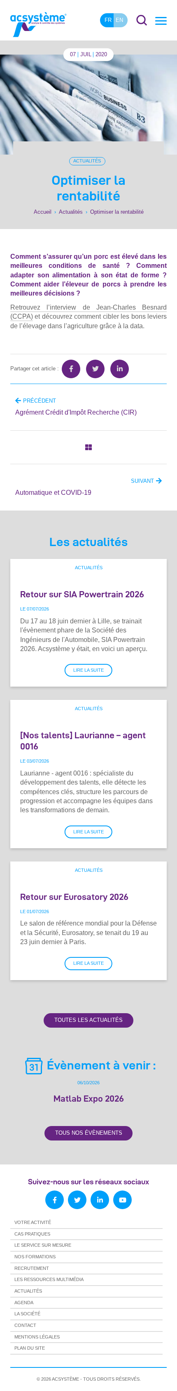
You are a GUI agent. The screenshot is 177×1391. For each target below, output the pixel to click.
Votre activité (32, 1222)
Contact (25, 1325)
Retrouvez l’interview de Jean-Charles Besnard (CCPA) (88, 312)
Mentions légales (37, 1336)
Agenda (23, 1302)
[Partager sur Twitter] (95, 369)
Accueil (42, 212)
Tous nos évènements (88, 1133)
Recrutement (31, 1268)
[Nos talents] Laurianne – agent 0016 (83, 740)
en (119, 20)
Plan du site (29, 1348)
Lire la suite (88, 670)
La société (27, 1313)
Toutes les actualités (88, 1020)
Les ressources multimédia (49, 1279)
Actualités (87, 160)
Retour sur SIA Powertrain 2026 (82, 594)
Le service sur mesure (42, 1245)
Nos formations (35, 1256)
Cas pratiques (32, 1233)
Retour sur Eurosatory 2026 (74, 896)
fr (108, 20)
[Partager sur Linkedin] (119, 369)
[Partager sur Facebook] (71, 369)
